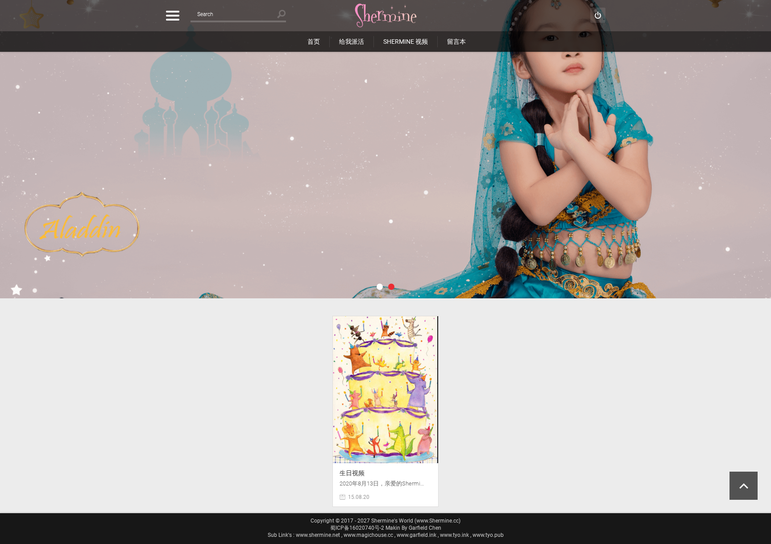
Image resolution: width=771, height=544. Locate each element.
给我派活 (351, 41)
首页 (313, 41)
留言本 (456, 41)
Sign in (597, 15)
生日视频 (352, 473)
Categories (172, 16)
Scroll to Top (744, 486)
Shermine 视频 (405, 41)
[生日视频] (385, 320)
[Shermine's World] (385, 15)
